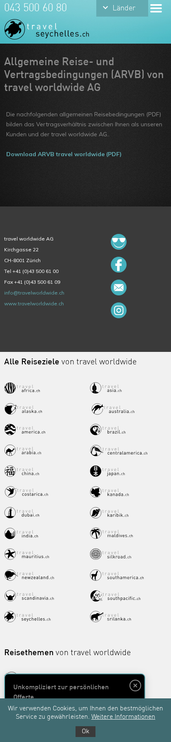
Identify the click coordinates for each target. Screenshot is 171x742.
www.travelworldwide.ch (34, 303)
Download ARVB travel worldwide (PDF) (64, 154)
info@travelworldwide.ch (34, 293)
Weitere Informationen (123, 717)
